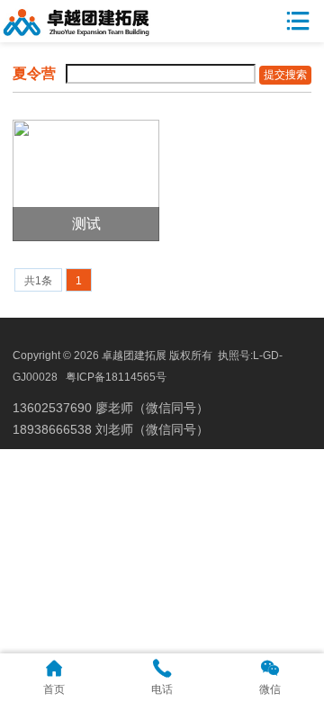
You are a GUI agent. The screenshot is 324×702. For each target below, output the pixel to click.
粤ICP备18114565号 (116, 377)
